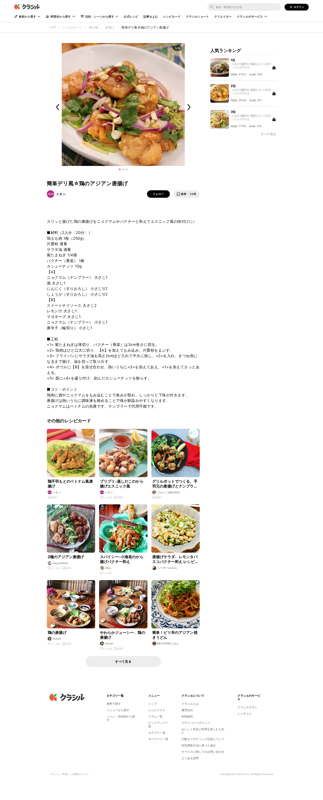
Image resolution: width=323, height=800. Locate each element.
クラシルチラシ (248, 707)
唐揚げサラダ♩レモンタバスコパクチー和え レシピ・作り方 (175, 559)
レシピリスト (156, 710)
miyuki (57, 638)
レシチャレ (245, 713)
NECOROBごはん (168, 643)
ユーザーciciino (167, 568)
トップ (152, 703)
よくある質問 (190, 758)
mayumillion (60, 563)
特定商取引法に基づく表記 (198, 745)
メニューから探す (118, 710)
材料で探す (114, 703)
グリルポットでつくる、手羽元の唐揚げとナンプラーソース (175, 484)
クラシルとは (190, 703)
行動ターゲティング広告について (202, 739)
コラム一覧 (155, 716)
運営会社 (187, 710)
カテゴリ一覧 (156, 732)
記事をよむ (150, 16)
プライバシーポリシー (195, 722)
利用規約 (187, 716)
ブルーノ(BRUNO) (168, 492)
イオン (61, 194)
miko (108, 568)
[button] (120, 169)
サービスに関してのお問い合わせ (202, 751)
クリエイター (223, 16)
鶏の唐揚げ (57, 632)
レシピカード (172, 16)
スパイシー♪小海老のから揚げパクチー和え (121, 559)
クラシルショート (197, 16)
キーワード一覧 (158, 739)
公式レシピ (131, 16)
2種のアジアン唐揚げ (66, 557)
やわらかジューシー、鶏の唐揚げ (122, 635)
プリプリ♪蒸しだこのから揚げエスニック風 (121, 483)
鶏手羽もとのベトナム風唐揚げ (70, 483)
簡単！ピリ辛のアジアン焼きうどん (175, 635)
